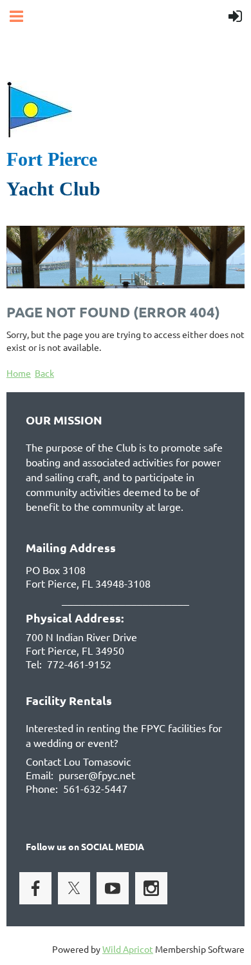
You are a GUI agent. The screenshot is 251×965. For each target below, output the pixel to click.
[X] (74, 888)
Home (18, 373)
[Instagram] (151, 888)
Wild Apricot (127, 949)
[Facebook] (35, 888)
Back (44, 373)
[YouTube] (113, 888)
